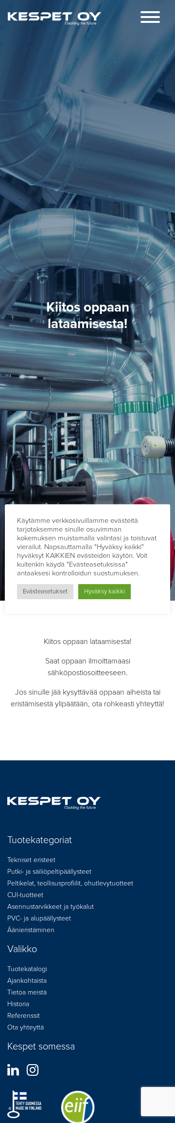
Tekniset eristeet (31, 860)
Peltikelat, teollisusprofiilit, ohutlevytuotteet (70, 883)
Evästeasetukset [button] (45, 591)
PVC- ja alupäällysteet (39, 918)
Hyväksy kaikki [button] (104, 591)
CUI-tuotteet (25, 895)
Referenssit (23, 1016)
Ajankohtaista (27, 980)
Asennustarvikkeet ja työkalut (50, 906)
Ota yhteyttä (25, 1027)
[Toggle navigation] (150, 19)
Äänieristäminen (30, 930)
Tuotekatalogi (27, 969)
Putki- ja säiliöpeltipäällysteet (49, 871)
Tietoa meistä (27, 992)
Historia (18, 1004)
